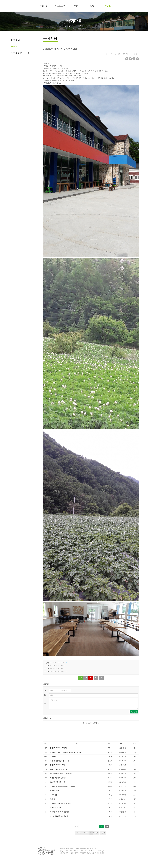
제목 (45, 695)
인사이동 (53, 799)
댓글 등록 (134, 712)
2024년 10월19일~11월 (58, 782)
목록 (101, 678)
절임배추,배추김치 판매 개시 (59, 748)
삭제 (90, 678)
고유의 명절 (53, 795)
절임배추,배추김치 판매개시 (59, 765)
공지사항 (14, 46)
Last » (103, 833)
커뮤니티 (108, 6)
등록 (96, 678)
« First (78, 833)
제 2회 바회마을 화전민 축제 (59, 816)
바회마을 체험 (54, 791)
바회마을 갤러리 (16, 53)
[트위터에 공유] (137, 58)
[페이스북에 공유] (133, 58)
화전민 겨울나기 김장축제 (58, 778)
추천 (80, 678)
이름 (45, 690)
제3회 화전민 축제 (56, 808)
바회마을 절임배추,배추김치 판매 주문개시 (63, 786)
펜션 (76, 6)
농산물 (92, 6)
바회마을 (43, 6)
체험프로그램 (60, 6)
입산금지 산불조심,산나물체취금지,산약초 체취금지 (66, 752)
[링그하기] (126, 58)
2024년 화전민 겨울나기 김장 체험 (61, 773)
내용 (45, 703)
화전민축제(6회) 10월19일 (58, 769)
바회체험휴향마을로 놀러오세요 (60, 761)
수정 (85, 678)
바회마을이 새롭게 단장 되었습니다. (61, 803)
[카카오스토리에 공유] (130, 58)
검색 (101, 826)
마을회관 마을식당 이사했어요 (59, 812)
